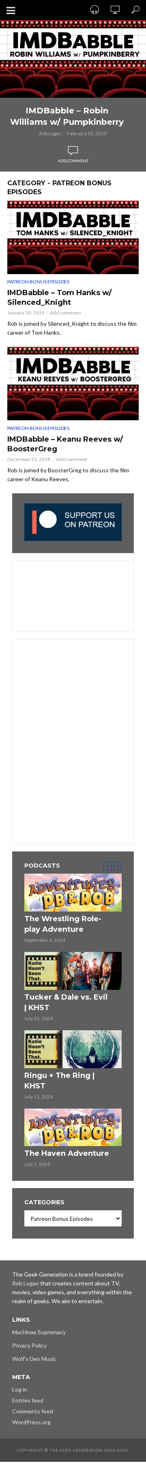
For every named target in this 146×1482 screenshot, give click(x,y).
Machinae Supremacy (39, 1332)
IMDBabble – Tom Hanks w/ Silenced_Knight (59, 297)
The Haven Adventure (66, 1153)
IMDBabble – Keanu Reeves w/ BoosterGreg (65, 444)
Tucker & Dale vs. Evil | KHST (65, 1002)
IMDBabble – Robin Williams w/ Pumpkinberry (67, 116)
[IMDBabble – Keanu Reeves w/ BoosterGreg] (73, 383)
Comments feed (32, 1411)
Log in (19, 1389)
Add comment (73, 160)
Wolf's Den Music (34, 1358)
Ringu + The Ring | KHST (59, 1080)
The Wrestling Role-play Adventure (62, 924)
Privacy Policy (29, 1345)
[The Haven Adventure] (73, 1128)
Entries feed (27, 1400)
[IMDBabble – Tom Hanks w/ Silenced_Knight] (73, 237)
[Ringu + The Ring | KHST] (73, 1049)
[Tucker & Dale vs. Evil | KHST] (73, 971)
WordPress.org (31, 1422)
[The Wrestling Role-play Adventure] (73, 893)
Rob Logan (50, 133)
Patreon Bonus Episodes (38, 282)
